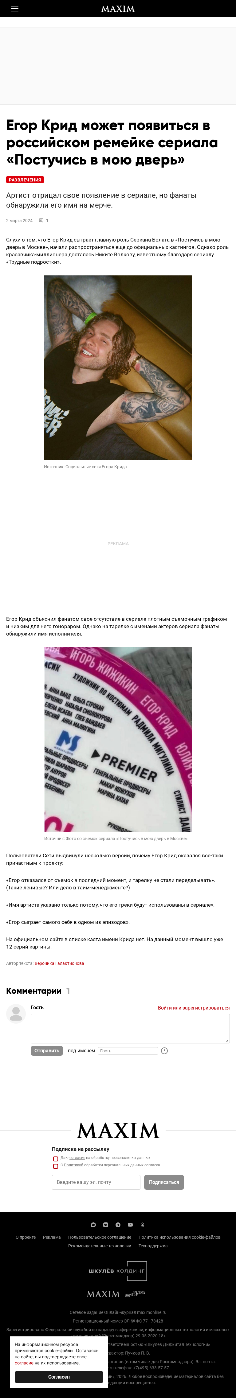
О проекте (26, 1237)
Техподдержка (153, 1245)
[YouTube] (130, 1224)
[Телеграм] (118, 1224)
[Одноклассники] (142, 1224)
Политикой (73, 1165)
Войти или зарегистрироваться (194, 1008)
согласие (77, 1158)
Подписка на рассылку (80, 1149)
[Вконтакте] (105, 1224)
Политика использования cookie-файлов (180, 1237)
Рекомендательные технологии (99, 1245)
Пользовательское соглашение (99, 1237)
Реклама (52, 1237)
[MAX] (93, 1224)
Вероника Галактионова (59, 963)
